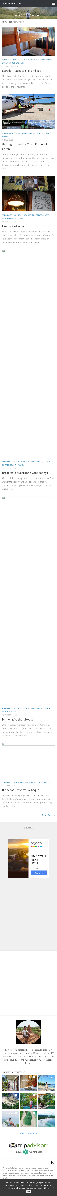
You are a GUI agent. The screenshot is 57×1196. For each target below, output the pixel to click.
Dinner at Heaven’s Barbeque (20, 790)
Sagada (5, 63)
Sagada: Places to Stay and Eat (21, 71)
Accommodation (9, 59)
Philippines (47, 59)
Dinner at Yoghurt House (17, 719)
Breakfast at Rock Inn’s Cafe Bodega (25, 473)
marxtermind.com (11, 3)
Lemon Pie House (13, 226)
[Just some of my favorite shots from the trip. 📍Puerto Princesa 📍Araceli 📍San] (28, 1119)
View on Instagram (28, 1133)
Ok (28, 1192)
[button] (52, 1162)
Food (9, 215)
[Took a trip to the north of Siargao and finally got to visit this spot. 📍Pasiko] (46, 1083)
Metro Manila (20, 782)
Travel (5, 136)
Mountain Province (32, 59)
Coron (10, 133)
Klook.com (28, 827)
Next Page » (48, 815)
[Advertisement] (28, 911)
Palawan (19, 133)
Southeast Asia (17, 63)
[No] (53, 1187)
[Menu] (53, 3)
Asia (20, 59)
